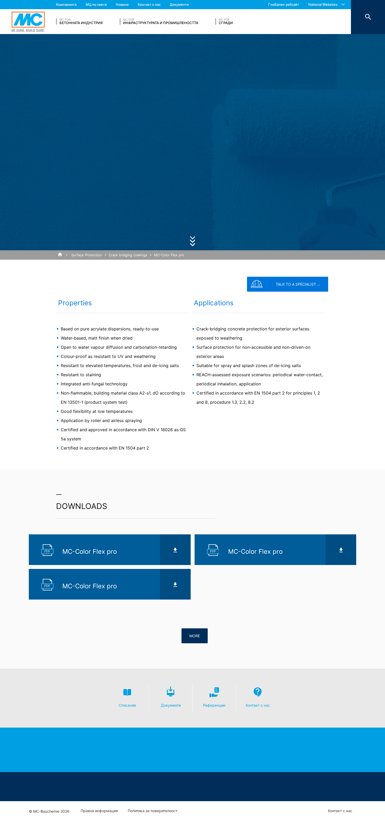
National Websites (323, 4)
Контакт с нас (149, 4)
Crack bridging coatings (128, 255)
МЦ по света (96, 4)
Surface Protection (86, 255)
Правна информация (99, 811)
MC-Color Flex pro (169, 255)
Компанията (66, 4)
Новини (122, 4)
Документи (179, 4)
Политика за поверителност (152, 811)
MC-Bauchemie (28, 22)
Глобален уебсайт (283, 4)
